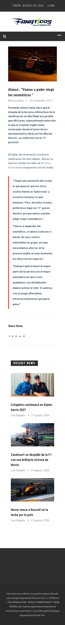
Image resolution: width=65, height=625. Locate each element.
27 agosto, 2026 (40, 415)
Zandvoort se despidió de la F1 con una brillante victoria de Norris (31, 460)
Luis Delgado (18, 415)
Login (51, 5)
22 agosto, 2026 (40, 520)
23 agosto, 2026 (40, 470)
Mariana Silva (15, 100)
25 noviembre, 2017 (41, 100)
